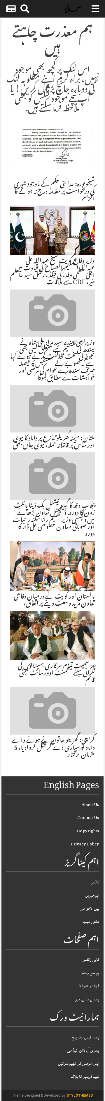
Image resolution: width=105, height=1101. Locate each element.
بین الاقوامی (89, 908)
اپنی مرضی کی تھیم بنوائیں (78, 1063)
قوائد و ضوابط (88, 986)
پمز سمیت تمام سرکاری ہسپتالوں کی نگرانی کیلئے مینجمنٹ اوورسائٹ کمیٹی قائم (56, 674)
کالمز (95, 882)
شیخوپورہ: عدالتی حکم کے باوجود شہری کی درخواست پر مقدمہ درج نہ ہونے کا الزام (54, 192)
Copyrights (88, 831)
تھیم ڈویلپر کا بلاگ (85, 1076)
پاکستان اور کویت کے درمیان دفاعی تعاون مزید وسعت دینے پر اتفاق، (54, 600)
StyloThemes (79, 1095)
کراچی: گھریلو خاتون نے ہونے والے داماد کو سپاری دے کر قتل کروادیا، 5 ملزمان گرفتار (53, 748)
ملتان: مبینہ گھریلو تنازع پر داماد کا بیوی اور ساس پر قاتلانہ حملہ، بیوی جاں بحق (54, 442)
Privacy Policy (85, 844)
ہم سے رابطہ (90, 973)
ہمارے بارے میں (87, 999)
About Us (90, 804)
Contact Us (88, 818)
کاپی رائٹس (91, 959)
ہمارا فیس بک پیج (85, 1037)
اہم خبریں (92, 895)
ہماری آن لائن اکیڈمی (83, 1050)
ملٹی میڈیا (91, 921)
